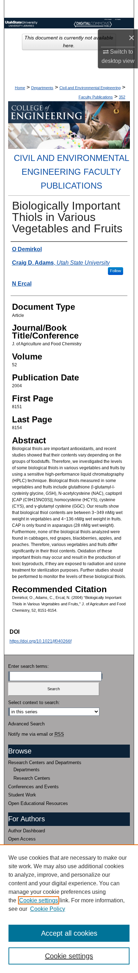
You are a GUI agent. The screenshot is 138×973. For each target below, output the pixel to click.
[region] (69, 908)
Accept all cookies (69, 933)
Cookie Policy (47, 909)
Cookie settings (38, 900)
